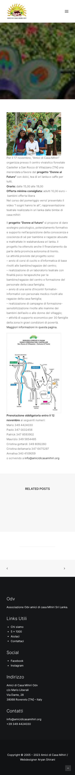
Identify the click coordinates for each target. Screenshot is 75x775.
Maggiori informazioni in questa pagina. (32, 327)
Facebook (17, 661)
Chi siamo (17, 627)
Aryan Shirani (46, 759)
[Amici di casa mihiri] (17, 11)
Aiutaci (15, 636)
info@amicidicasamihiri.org (42, 458)
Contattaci (17, 641)
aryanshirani (58, 74)
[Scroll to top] (68, 768)
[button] (66, 11)
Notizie (40, 74)
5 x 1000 (16, 631)
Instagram (17, 665)
